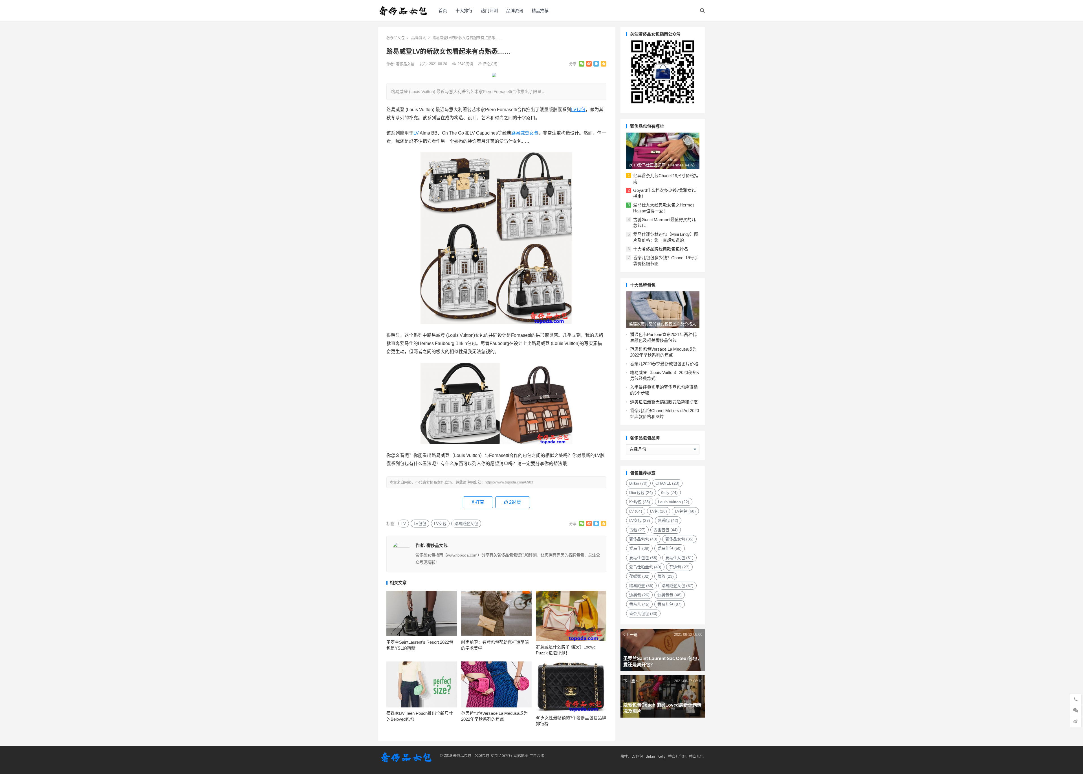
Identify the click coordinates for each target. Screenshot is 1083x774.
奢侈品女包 (395, 38)
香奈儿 (639, 604)
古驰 (637, 529)
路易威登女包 (524, 133)
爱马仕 (639, 548)
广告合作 (536, 755)
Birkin (638, 483)
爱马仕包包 (643, 557)
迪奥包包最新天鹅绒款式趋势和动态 (664, 401)
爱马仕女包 (679, 557)
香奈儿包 (669, 604)
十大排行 (463, 10)
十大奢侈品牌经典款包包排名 (660, 249)
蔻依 (665, 576)
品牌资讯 (514, 10)
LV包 (658, 511)
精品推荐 (540, 10)
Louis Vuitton (673, 502)
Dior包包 (641, 492)
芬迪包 (679, 567)
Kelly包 (639, 502)
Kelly (669, 492)
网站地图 (520, 755)
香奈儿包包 (643, 613)
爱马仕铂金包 (645, 567)
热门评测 (489, 10)
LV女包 (440, 523)
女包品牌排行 (501, 755)
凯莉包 (668, 520)
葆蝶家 (639, 576)
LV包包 (578, 109)
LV (416, 133)
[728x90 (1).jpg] (494, 75)
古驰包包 (665, 529)
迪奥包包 (669, 595)
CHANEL (667, 483)
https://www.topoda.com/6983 (509, 482)
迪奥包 (639, 595)
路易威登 (641, 585)
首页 (443, 10)
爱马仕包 (669, 548)
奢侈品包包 (643, 539)
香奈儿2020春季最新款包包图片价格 (664, 363)
